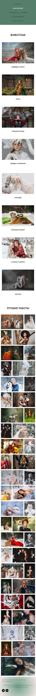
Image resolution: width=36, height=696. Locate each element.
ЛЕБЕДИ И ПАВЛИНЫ (18, 163)
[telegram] (3, 690)
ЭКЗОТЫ (18, 294)
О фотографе (18, 21)
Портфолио (18, 8)
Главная (18, 4)
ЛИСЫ (18, 99)
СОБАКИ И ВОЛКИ (18, 262)
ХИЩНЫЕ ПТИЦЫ (18, 131)
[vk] (7, 690)
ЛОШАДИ (18, 198)
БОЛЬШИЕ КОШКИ (18, 230)
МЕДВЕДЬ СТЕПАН (18, 67)
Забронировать (18, 17)
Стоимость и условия (18, 12)
